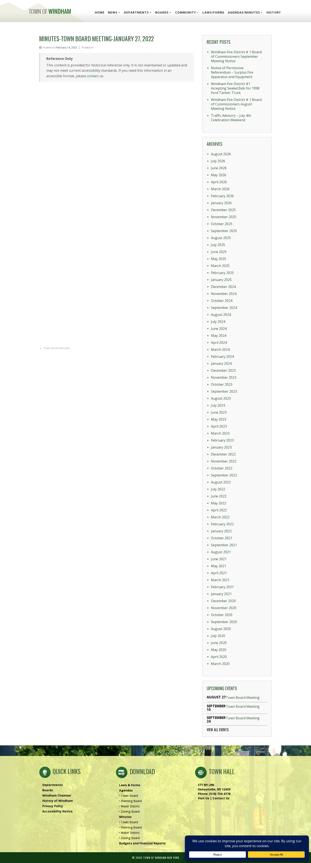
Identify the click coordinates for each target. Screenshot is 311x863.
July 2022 (218, 489)
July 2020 (218, 635)
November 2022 (223, 461)
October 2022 (221, 468)
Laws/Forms (213, 12)
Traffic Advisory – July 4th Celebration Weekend (231, 117)
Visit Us (203, 798)
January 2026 (221, 203)
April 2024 (219, 342)
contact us (95, 76)
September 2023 (224, 391)
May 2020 (218, 649)
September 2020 (224, 621)
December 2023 (223, 370)
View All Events (217, 730)
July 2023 (218, 405)
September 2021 (224, 545)
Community (185, 12)
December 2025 (223, 210)
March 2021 (220, 580)
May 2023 (218, 419)
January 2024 (221, 363)
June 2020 (219, 642)
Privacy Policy (52, 806)
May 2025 (218, 258)
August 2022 (221, 482)
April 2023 (219, 426)
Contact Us (221, 798)
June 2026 (219, 168)
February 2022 (222, 524)
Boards (162, 12)
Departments (136, 12)
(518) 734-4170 (219, 794)
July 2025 (218, 244)
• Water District (129, 806)
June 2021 (219, 559)
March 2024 (220, 349)
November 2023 (223, 377)
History (274, 12)
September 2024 (224, 307)
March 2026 (220, 189)
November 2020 (223, 608)
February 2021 (222, 587)
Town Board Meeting (243, 697)
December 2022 (223, 454)
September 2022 (224, 475)
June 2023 (219, 412)
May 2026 (218, 175)
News (112, 12)
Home (100, 12)
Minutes (125, 817)
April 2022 (219, 510)
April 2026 (219, 182)
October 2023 (221, 384)
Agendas (126, 790)
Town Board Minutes (57, 348)
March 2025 (220, 265)
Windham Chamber (56, 795)
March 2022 (220, 517)
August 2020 (221, 628)
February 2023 (222, 440)
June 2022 (219, 496)
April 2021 (219, 573)
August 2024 (221, 314)
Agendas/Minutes (244, 12)
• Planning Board (130, 801)
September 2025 (224, 230)
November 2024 (223, 293)
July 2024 (218, 321)
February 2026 (222, 196)
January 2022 (221, 531)
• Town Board (128, 796)
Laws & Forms (129, 785)
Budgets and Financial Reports (142, 843)
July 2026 (218, 161)
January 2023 (221, 447)
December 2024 (223, 286)
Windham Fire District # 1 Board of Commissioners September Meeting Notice (236, 56)
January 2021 (221, 594)
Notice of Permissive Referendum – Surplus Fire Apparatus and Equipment (232, 72)
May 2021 (218, 566)
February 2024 (222, 356)
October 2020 (221, 614)
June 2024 (219, 328)
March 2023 (220, 433)
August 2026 (221, 154)
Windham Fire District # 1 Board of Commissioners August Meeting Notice (236, 104)
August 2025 (221, 237)
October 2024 (221, 300)
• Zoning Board (129, 811)
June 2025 (219, 251)
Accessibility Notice (57, 811)
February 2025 (222, 272)
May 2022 (218, 503)
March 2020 (220, 663)
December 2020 (223, 601)
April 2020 (219, 656)
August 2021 (221, 552)
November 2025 (223, 217)
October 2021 (221, 538)
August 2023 (221, 398)
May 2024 (218, 335)
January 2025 (221, 279)
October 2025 (221, 224)
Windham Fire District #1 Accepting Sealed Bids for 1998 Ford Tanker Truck (235, 88)
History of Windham (57, 801)
